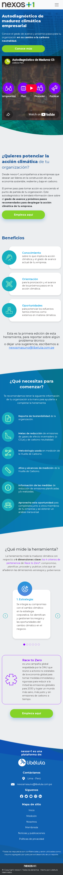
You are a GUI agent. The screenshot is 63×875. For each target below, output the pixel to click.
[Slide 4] (33, 644)
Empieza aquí (23, 214)
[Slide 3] (30, 644)
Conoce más (23, 48)
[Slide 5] (36, 644)
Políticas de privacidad (31, 838)
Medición (31, 816)
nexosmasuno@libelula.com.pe (31, 347)
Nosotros (31, 821)
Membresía (31, 827)
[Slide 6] (39, 644)
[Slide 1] (24, 644)
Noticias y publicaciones (31, 833)
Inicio (32, 810)
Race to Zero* (32, 563)
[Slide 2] (27, 644)
